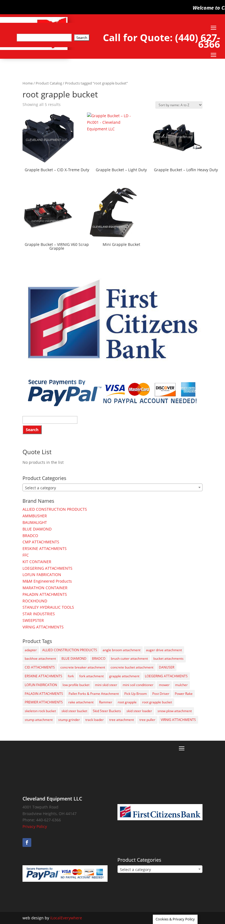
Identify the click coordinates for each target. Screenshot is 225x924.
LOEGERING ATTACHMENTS (47, 568)
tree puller (147, 719)
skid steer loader (139, 711)
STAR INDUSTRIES (38, 613)
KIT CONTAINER (36, 561)
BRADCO (30, 535)
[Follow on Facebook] (26, 842)
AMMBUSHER (34, 515)
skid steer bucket (74, 711)
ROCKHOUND (34, 600)
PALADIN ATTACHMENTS (44, 594)
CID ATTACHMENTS (40, 667)
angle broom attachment (121, 650)
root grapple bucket (157, 702)
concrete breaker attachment (82, 667)
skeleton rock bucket (40, 711)
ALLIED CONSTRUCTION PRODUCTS (54, 509)
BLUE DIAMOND (37, 529)
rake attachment (81, 702)
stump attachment (39, 719)
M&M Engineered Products (47, 581)
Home (27, 83)
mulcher (181, 685)
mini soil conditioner (138, 685)
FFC (25, 555)
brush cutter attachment (129, 658)
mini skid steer (106, 685)
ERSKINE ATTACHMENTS (44, 548)
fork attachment (91, 676)
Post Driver (160, 693)
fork (71, 676)
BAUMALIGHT (34, 522)
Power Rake (184, 693)
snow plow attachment (175, 711)
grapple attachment (124, 676)
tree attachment (121, 719)
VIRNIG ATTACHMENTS (43, 627)
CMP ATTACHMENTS (40, 541)
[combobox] (112, 487)
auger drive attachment (164, 650)
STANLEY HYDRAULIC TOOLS (48, 607)
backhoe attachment (40, 658)
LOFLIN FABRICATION (41, 574)
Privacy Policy (34, 826)
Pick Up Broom (135, 693)
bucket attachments (168, 658)
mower (164, 685)
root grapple (127, 702)
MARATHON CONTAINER (45, 587)
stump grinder (69, 719)
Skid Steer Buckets (107, 711)
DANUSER (166, 667)
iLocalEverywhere (66, 917)
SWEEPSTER (33, 620)
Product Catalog (49, 83)
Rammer (105, 702)
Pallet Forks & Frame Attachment (94, 693)
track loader (94, 719)
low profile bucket (76, 685)
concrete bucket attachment (132, 667)
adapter (31, 650)
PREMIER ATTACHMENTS (44, 702)
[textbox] (112, 488)
